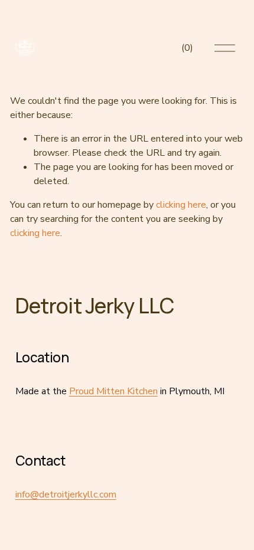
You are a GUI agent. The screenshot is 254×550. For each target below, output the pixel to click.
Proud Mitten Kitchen (113, 391)
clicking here (181, 204)
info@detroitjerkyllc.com (65, 494)
